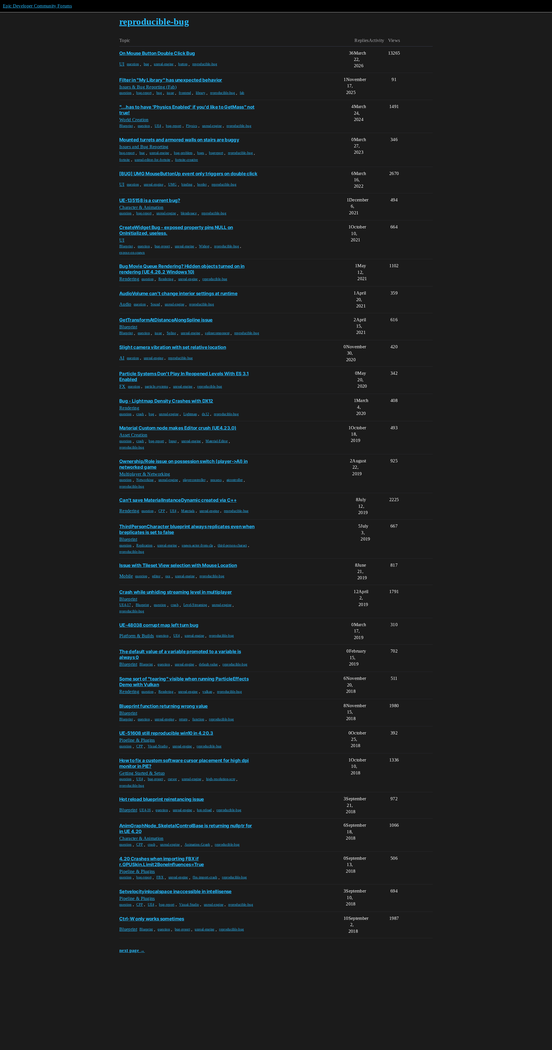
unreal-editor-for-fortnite (152, 160)
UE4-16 (145, 810)
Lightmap (190, 414)
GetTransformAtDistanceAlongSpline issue (165, 320)
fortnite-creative (186, 160)
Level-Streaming (195, 605)
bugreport (216, 153)
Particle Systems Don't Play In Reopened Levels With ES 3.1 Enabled (184, 376)
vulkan (207, 692)
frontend (185, 93)
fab (242, 93)
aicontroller (235, 480)
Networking (145, 480)
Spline (171, 333)
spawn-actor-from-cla (197, 545)
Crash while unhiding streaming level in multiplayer (175, 592)
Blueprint (126, 126)
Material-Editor (217, 441)
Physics (191, 126)
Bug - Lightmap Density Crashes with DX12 (166, 401)
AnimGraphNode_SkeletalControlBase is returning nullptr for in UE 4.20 (185, 828)
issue (170, 93)
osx (167, 576)
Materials (188, 511)
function (198, 719)
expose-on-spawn (132, 253)
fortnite (124, 160)
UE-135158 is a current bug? (149, 200)
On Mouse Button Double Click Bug (157, 53)
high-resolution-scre (220, 779)
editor (156, 576)
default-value (208, 664)
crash (140, 414)
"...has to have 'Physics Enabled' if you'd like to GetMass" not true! (186, 110)
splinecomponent (217, 333)
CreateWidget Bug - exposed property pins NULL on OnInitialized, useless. (176, 230)
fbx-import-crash (205, 877)
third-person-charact (232, 545)
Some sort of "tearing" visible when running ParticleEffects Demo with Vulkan (184, 681)
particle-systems (156, 386)
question (133, 64)
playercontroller (194, 480)
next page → (132, 950)
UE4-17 (125, 605)
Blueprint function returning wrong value (163, 706)
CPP (161, 511)
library (200, 93)
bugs (200, 153)
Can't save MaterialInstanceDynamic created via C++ (178, 500)
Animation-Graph (197, 845)
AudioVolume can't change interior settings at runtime (178, 293)
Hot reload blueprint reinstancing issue (161, 799)
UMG (172, 184)
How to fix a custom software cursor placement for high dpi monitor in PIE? (184, 763)
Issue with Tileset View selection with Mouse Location (178, 565)
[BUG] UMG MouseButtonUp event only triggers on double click (188, 173)
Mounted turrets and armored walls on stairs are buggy (179, 140)
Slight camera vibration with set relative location (172, 347)
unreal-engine (163, 64)
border (202, 184)
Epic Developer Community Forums (37, 5)
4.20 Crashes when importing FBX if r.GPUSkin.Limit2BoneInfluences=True (161, 861)
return (183, 719)
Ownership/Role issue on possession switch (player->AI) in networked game (183, 464)
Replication (144, 545)
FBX (160, 877)
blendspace (189, 213)
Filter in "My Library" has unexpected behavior (170, 80)
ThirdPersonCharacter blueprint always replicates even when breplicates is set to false (187, 529)
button (182, 64)
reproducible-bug (204, 64)
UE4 (158, 126)
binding (186, 184)
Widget (204, 246)
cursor (172, 779)
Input (173, 441)
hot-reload (204, 810)
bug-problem (183, 153)
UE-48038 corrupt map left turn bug (158, 625)
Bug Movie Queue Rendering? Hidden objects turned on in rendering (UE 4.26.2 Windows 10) (181, 269)
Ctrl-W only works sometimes (151, 919)
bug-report (144, 93)
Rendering (165, 279)
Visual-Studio (158, 746)
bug (146, 64)
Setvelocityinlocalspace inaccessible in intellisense (175, 891)
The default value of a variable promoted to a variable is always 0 (180, 654)
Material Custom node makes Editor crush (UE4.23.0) (177, 428)
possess (216, 480)
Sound (155, 304)
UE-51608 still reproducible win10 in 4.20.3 (166, 733)
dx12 (205, 414)
